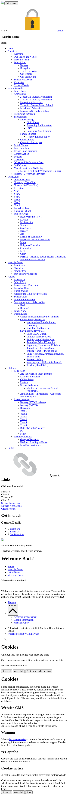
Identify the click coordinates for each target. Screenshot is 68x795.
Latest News (20, 265)
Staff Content (20, 165)
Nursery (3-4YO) (29, 405)
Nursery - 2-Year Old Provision (29, 173)
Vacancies (19, 82)
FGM (29, 128)
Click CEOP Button (36, 333)
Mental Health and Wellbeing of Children (41, 171)
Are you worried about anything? (36, 373)
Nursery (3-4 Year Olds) (26, 185)
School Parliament (29, 385)
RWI (22, 305)
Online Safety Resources (32, 319)
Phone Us (15, 528)
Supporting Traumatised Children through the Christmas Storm (43, 346)
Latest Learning (22, 399)
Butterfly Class (21, 208)
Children (12, 368)
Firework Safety (35, 359)
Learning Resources (30, 376)
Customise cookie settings (39, 671)
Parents (11, 276)
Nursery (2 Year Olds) (25, 182)
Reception (25, 68)
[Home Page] (2, 3)
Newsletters (20, 271)
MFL (22, 251)
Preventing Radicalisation (39, 125)
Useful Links (20, 313)
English (24, 219)
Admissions (20, 93)
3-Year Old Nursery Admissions (36, 99)
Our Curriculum (22, 179)
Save (29, 792)
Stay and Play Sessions (25, 273)
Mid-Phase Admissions (31, 108)
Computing (25, 248)
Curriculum (13, 176)
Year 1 (17, 191)
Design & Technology (31, 236)
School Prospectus (23, 79)
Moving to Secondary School (34, 111)
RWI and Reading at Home (33, 442)
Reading (24, 308)
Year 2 (17, 193)
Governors (19, 159)
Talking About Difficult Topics (42, 351)
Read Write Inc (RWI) (31, 216)
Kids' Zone (19, 370)
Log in (60, 30)
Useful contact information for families (39, 316)
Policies (18, 156)
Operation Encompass (31, 142)
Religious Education (30, 245)
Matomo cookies (17, 739)
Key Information (16, 88)
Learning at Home (23, 436)
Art (22, 233)
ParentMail (19, 279)
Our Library (26, 74)
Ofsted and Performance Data (28, 162)
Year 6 (17, 205)
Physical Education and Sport (35, 239)
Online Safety (27, 139)
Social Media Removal (38, 328)
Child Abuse (33, 122)
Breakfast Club (21, 288)
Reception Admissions (31, 102)
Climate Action (21, 153)
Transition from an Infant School (36, 105)
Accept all (18, 671)
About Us (12, 51)
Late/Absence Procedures (26, 285)
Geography (25, 228)
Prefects (24, 382)
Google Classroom (29, 439)
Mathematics (26, 222)
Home (11, 48)
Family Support (28, 133)
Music (23, 242)
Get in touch (11, 3)
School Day (20, 282)
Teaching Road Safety (38, 365)
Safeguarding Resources (32, 331)
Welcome (18, 54)
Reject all (7, 671)
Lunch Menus (21, 291)
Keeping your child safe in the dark (44, 362)
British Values (21, 145)
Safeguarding (20, 116)
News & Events (15, 262)
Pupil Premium (21, 148)
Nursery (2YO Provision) (33, 402)
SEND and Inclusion (24, 113)
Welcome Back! (16, 575)
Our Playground (28, 76)
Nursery (24, 65)
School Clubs (20, 296)
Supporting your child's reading (29, 302)
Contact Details (21, 85)
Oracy (23, 253)
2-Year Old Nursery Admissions (36, 96)
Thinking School (22, 211)
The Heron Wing (28, 71)
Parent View (20, 311)
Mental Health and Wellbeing (28, 168)
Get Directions (17, 534)
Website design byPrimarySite (23, 633)
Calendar (18, 268)
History (24, 231)
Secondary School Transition (41, 342)
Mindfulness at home (30, 445)
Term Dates (19, 91)
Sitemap (12, 602)
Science (24, 225)
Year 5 (17, 202)
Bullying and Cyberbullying (41, 339)
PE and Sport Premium (25, 151)
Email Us (14, 531)
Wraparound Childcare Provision (30, 293)
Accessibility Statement (25, 617)
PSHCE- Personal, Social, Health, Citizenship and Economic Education (43, 258)
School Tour (20, 62)
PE (21, 430)
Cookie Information (24, 619)
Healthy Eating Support (38, 136)
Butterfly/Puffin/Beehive (32, 428)
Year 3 (17, 196)
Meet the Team (21, 59)
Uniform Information (24, 299)
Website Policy (21, 622)
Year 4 (17, 199)
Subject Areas (21, 213)
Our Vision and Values (25, 56)
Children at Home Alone (39, 336)
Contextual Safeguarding (39, 131)
